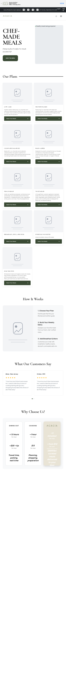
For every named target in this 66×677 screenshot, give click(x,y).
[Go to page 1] (32, 398)
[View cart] (56, 16)
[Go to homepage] (7, 16)
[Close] (1, 3)
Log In (58, 9)
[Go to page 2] (33, 398)
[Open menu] (61, 16)
